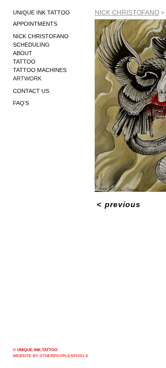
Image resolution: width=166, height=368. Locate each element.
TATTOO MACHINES (39, 70)
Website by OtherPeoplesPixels (50, 356)
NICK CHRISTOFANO (40, 36)
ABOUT (22, 53)
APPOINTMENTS (35, 24)
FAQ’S (21, 103)
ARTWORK (27, 78)
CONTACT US (31, 91)
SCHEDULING (31, 44)
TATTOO (24, 61)
